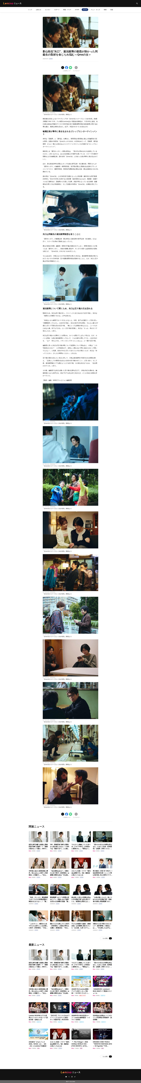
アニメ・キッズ (95, 10)
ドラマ (85, 10)
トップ (30, 10)
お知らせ (38, 10)
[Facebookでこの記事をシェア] (66, 67)
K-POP (77, 10)
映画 (105, 10)
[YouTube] (66, 1076)
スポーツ (56, 10)
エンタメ (47, 10)
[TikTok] (74, 1076)
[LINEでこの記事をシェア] (70, 67)
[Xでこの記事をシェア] (62, 67)
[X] (69, 1076)
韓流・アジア (67, 10)
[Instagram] (71, 1076)
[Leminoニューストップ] (12, 3)
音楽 (111, 10)
